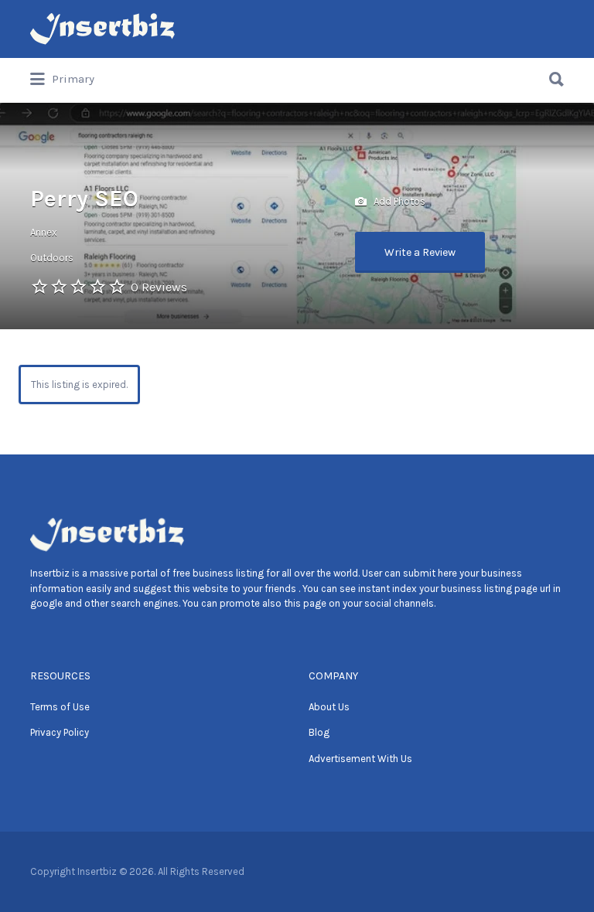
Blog (319, 732)
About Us (329, 707)
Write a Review (420, 252)
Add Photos (398, 200)
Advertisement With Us (360, 758)
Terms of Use (60, 707)
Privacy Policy (59, 732)
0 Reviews (159, 287)
